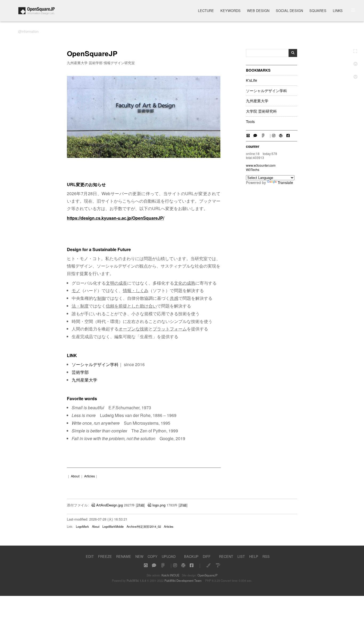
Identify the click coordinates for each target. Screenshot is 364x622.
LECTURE (206, 11)
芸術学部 (80, 372)
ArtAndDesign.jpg (109, 505)
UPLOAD (169, 556)
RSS (266, 556)
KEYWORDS (230, 11)
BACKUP (191, 556)
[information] (36, 13)
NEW (139, 556)
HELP (253, 556)
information (30, 31)
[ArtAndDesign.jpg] (143, 156)
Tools (250, 122)
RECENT (226, 556)
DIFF (207, 556)
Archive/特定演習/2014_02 (144, 526)
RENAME (123, 556)
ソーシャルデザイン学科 (266, 91)
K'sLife (251, 80)
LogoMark (82, 526)
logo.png (158, 505)
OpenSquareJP (207, 575)
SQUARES (317, 11)
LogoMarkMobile (113, 526)
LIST (241, 556)
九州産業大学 (257, 101)
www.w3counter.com (261, 165)
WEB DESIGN (258, 11)
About (75, 476)
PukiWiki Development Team (182, 580)
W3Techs (252, 169)
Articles (89, 476)
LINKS (338, 11)
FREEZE (105, 556)
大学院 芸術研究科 (261, 111)
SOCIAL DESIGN (289, 11)
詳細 (140, 505)
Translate (285, 182)
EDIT (90, 556)
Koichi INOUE (170, 575)
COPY (152, 556)
